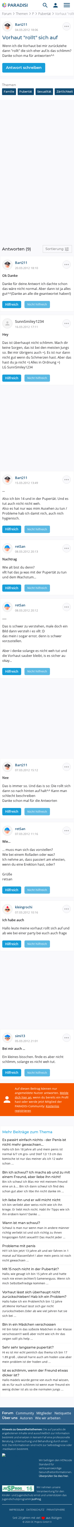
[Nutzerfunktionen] (55, 5)
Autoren (26, 1418)
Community (25, 1413)
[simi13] (8, 1037)
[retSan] (8, 548)
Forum (7, 13)
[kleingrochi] (8, 909)
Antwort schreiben (24, 67)
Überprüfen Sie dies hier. (54, 1476)
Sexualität (44, 91)
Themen (22, 13)
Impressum (16, 1509)
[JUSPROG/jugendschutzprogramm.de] (18, 1488)
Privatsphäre (56, 1509)
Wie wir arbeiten (47, 1418)
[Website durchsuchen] (45, 5)
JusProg (36, 1499)
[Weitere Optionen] (66, 26)
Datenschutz (35, 1509)
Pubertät (44, 13)
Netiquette (62, 1413)
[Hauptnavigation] (67, 5)
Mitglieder (44, 1413)
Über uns (9, 1418)
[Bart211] (8, 26)
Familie (9, 91)
